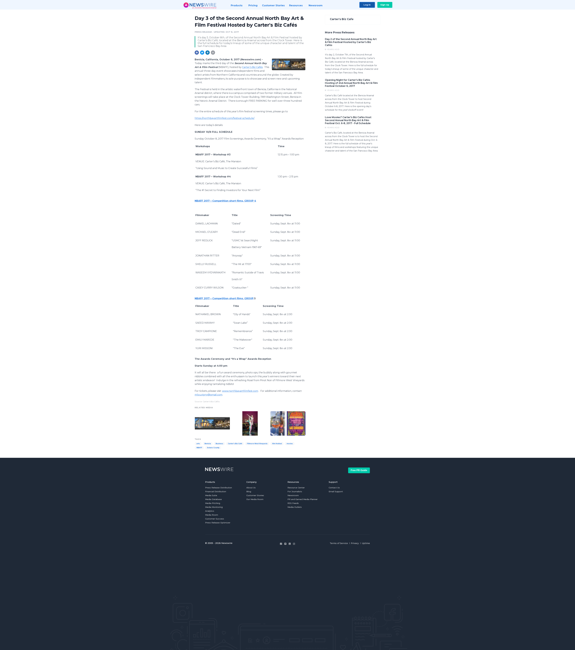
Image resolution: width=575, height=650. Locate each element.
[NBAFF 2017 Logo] (288, 64)
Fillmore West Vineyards (257, 444)
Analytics (209, 511)
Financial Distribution (215, 491)
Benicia (208, 444)
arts (198, 444)
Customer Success (214, 519)
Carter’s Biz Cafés (252, 67)
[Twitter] (285, 544)
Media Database (213, 499)
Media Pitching (212, 503)
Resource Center (296, 487)
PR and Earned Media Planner (303, 499)
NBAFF (199, 448)
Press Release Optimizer (217, 522)
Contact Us (334, 487)
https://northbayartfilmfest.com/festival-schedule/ (224, 118)
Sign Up (384, 4)
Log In (367, 4)
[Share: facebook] (197, 52)
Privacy (355, 543)
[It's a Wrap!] (287, 422)
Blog (248, 491)
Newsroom (293, 495)
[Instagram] (294, 544)
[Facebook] (281, 544)
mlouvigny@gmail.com (208, 394)
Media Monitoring (214, 507)
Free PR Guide (359, 470)
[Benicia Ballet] (250, 422)
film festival (277, 444)
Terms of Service (339, 543)
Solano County (213, 448)
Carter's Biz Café (235, 444)
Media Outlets (295, 507)
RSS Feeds (293, 503)
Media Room (211, 515)
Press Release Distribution (218, 487)
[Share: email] (213, 52)
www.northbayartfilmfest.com (240, 391)
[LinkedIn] (290, 544)
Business (219, 444)
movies (290, 444)
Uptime (366, 543)
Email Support (336, 491)
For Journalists (295, 491)
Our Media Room (254, 499)
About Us (251, 487)
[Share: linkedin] (207, 52)
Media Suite (211, 495)
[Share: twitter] (202, 52)
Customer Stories (255, 495)
